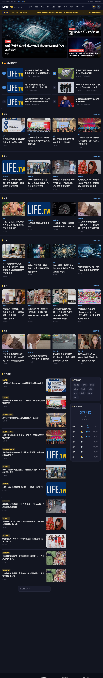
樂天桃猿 (76, 385)
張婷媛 (90, 393)
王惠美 (92, 385)
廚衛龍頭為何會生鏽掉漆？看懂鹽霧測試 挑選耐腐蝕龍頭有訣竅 (29, 12)
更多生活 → (97, 156)
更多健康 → (97, 198)
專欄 (65, 7)
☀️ (94, 7)
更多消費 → (97, 285)
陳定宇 (76, 397)
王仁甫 (83, 389)
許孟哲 (91, 389)
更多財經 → (97, 240)
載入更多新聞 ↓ (25, 589)
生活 (42, 7)
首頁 (30, 7)
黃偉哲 (82, 393)
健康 (48, 7)
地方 (71, 7)
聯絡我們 (98, 1)
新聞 (36, 7)
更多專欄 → (97, 331)
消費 (59, 7)
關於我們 (90, 1)
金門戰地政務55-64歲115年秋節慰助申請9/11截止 (76, 12)
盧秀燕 (85, 385)
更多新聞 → (97, 114)
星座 (83, 7)
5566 (75, 393)
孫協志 (76, 389)
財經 (54, 7)
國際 (77, 7)
